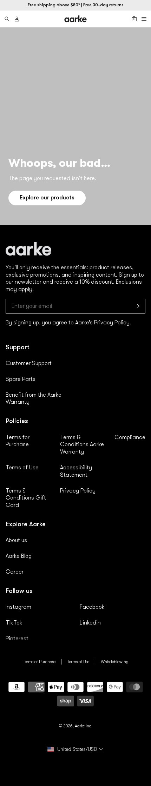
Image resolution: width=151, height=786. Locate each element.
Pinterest (17, 638)
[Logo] (75, 18)
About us (16, 540)
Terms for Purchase (17, 441)
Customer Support (29, 363)
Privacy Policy (78, 491)
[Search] (7, 19)
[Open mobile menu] (144, 19)
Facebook (92, 607)
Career (15, 572)
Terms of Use (22, 467)
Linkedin (90, 623)
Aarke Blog (19, 556)
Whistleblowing (115, 661)
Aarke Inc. (83, 726)
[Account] (17, 19)
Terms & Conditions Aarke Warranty (82, 444)
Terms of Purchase (39, 661)
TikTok (14, 623)
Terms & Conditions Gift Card (26, 498)
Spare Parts (20, 379)
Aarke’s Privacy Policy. (103, 322)
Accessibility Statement (76, 471)
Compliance (129, 437)
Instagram (18, 607)
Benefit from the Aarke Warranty (33, 398)
